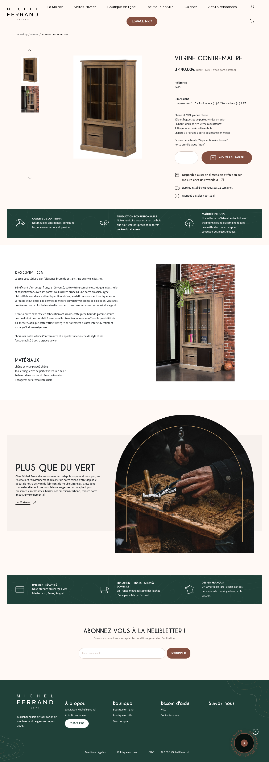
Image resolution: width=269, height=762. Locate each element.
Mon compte (120, 721)
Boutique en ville (122, 715)
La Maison (23, 502)
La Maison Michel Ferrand (80, 709)
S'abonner (178, 653)
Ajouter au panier (231, 157)
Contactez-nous (170, 715)
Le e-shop (22, 34)
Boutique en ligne (123, 709)
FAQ (163, 709)
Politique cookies (127, 752)
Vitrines (34, 34)
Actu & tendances (75, 715)
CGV (151, 752)
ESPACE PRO (77, 723)
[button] (244, 743)
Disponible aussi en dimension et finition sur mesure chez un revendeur (212, 177)
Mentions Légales (95, 752)
